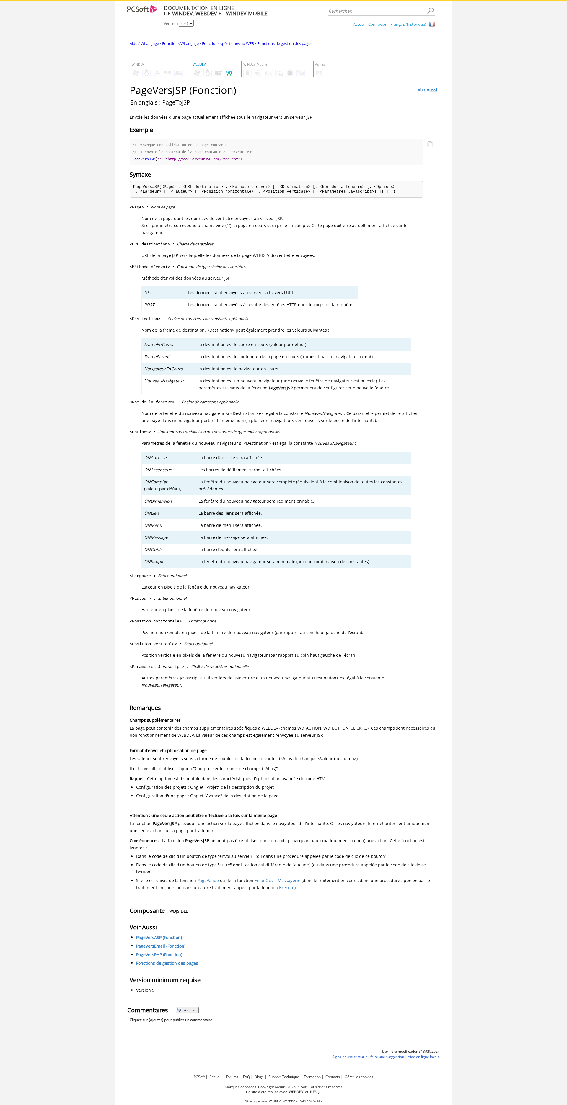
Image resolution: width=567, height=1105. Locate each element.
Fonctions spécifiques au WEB (228, 43)
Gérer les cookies (359, 1076)
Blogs (259, 1076)
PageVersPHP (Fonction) (159, 954)
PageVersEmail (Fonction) (160, 946)
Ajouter (190, 1010)
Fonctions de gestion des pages (284, 43)
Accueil (359, 24)
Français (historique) (408, 24)
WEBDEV (289, 1101)
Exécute (286, 887)
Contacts (332, 1076)
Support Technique (283, 1076)
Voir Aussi (427, 89)
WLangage (150, 43)
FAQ (246, 1076)
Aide (133, 43)
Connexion (377, 24)
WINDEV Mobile (311, 1101)
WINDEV (275, 1101)
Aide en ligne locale (424, 1056)
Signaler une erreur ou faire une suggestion (368, 1056)
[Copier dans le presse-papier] (430, 145)
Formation (312, 1076)
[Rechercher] (430, 10)
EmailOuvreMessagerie (277, 880)
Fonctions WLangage (180, 43)
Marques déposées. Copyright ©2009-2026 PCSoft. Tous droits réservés (284, 1086)
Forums (232, 1076)
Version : (171, 23)
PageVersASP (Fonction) (159, 937)
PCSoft (199, 1076)
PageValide (208, 880)
